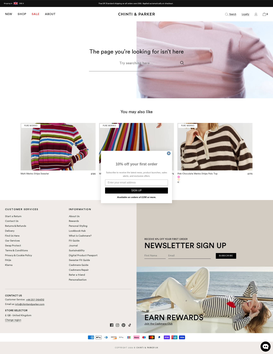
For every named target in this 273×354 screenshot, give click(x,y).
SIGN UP (136, 190)
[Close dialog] (168, 153)
